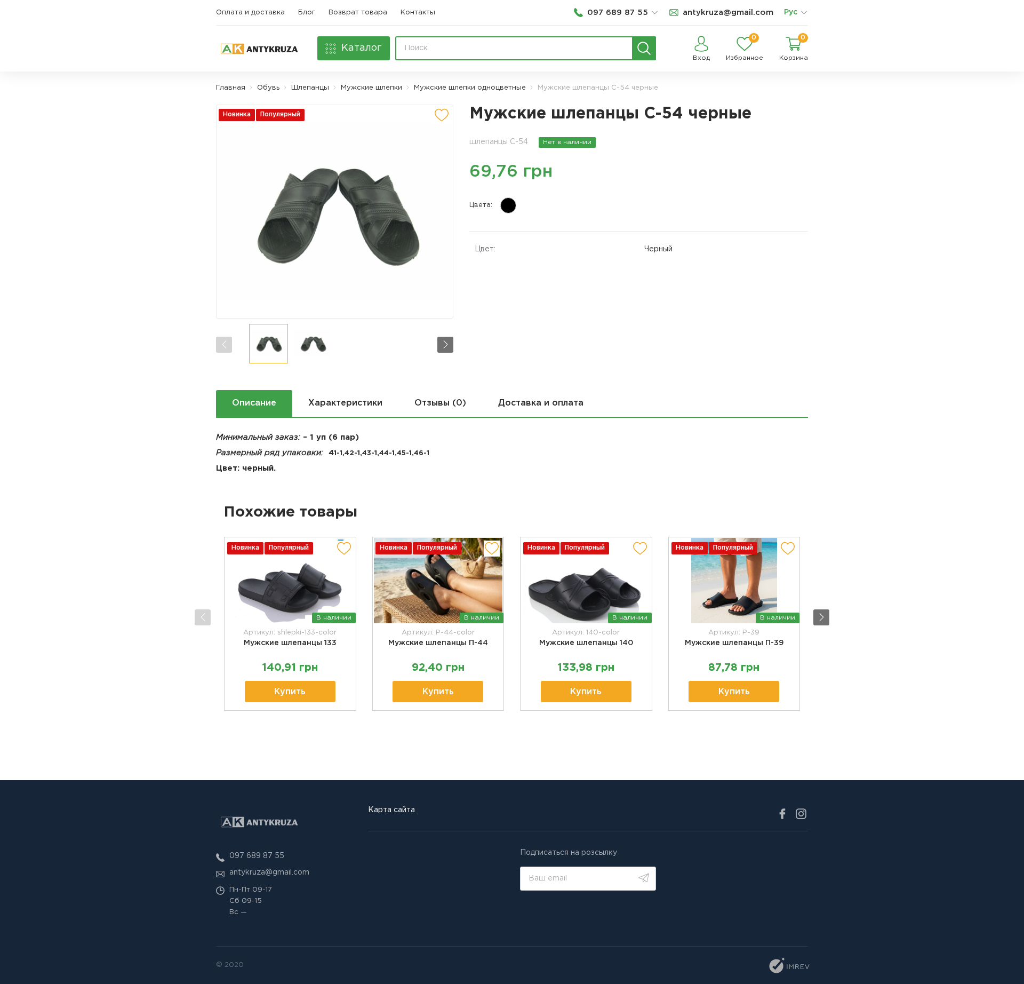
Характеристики (345, 403)
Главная (230, 88)
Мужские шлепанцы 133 (290, 643)
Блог (306, 12)
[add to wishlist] (442, 115)
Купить (290, 692)
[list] (803, 13)
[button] (445, 345)
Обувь (268, 88)
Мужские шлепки (371, 88)
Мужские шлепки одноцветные (470, 88)
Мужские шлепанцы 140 (586, 643)
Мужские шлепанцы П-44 (438, 643)
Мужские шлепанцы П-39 (734, 643)
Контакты (418, 12)
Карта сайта (391, 810)
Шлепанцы (310, 88)
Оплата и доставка (250, 12)
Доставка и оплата (540, 403)
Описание (254, 403)
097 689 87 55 (256, 856)
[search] (644, 48)
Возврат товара (358, 12)
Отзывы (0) (440, 403)
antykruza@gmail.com (269, 872)
